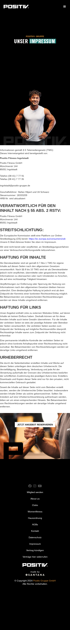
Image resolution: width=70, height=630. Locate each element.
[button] (64, 6)
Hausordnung (35, 518)
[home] (16, 6)
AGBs (35, 524)
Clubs (35, 505)
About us (35, 498)
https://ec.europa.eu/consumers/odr (47, 238)
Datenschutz (35, 537)
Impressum (35, 544)
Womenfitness (35, 511)
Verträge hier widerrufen (35, 556)
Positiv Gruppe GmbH (44, 580)
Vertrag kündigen (35, 550)
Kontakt (35, 531)
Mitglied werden (35, 492)
